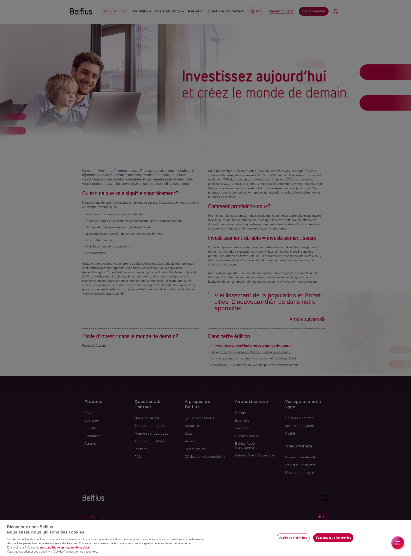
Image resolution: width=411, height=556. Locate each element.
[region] (205, 538)
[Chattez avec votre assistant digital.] (397, 542)
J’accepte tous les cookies (333, 537)
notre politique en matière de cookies (65, 547)
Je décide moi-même (293, 537)
